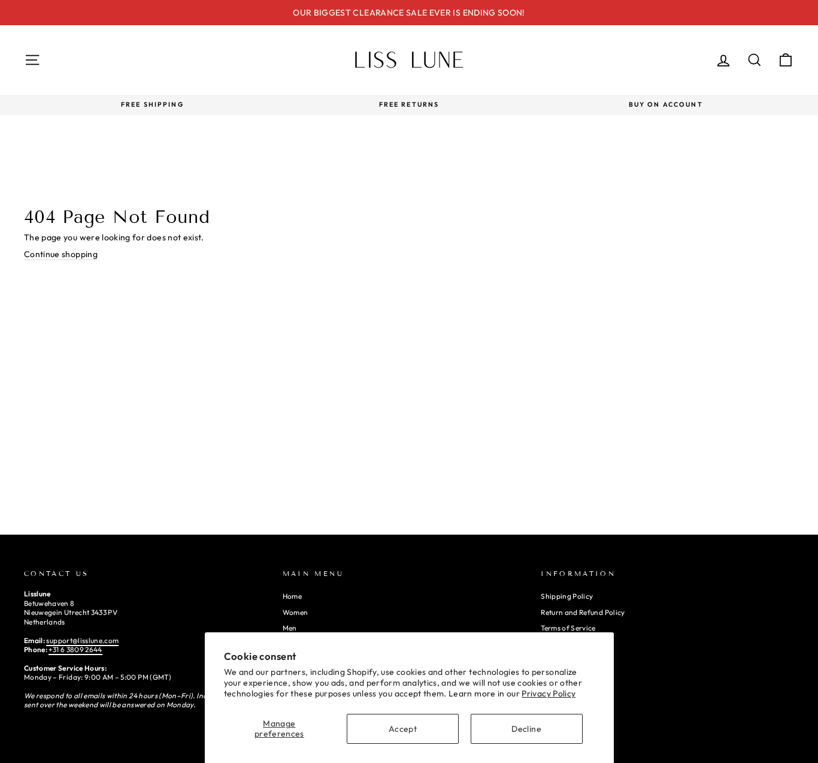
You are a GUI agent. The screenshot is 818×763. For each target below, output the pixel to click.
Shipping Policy (567, 596)
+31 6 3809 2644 (75, 649)
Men (290, 627)
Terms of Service (568, 627)
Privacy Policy (548, 693)
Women (295, 612)
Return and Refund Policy (583, 612)
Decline (526, 728)
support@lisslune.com (82, 640)
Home (292, 596)
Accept (403, 728)
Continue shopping (61, 254)
